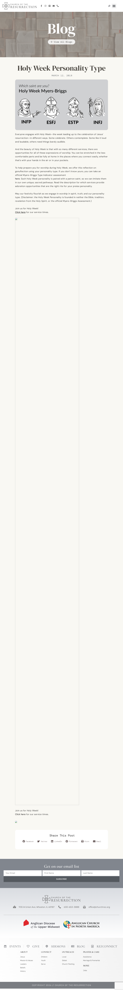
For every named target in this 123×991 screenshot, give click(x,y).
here (17, 178)
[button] (114, 6)
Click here (20, 814)
